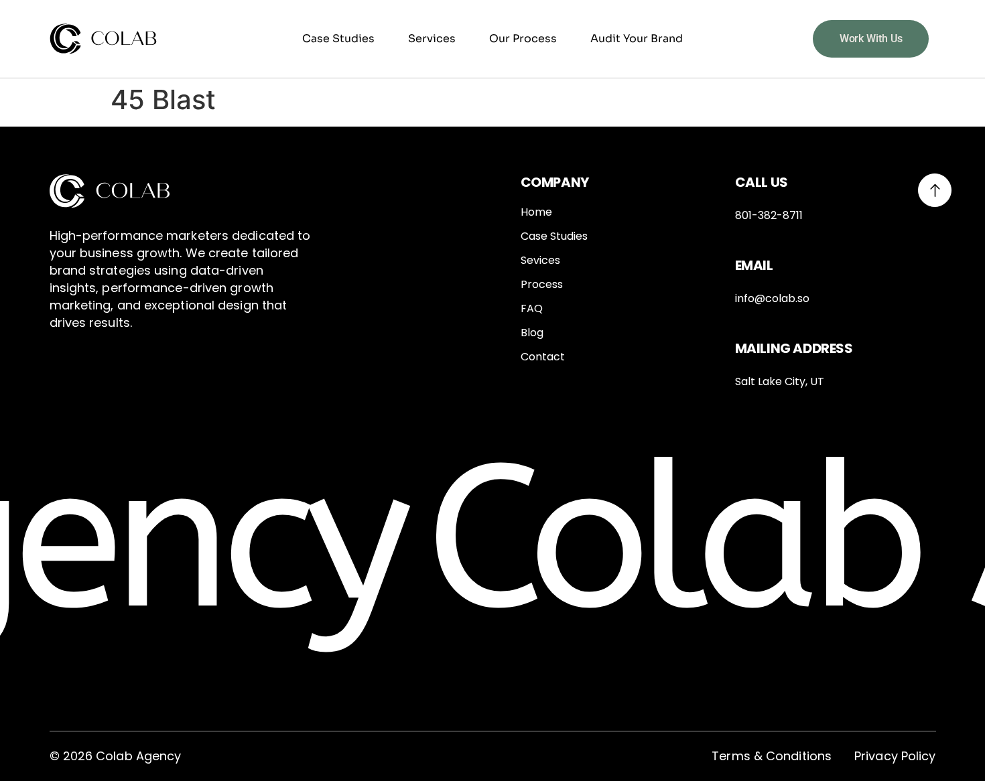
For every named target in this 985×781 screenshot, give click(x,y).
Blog (532, 333)
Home (536, 212)
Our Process (523, 38)
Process (542, 284)
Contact (543, 357)
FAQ (532, 308)
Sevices (540, 260)
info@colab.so (772, 298)
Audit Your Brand (636, 38)
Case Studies (338, 38)
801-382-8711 (769, 215)
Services (432, 38)
